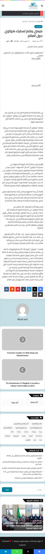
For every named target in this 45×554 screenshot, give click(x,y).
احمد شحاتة (36, 41)
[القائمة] (3, 6)
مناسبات (24, 21)
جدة (40, 440)
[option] (22, 518)
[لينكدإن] (29, 289)
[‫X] (34, 289)
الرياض (24, 435)
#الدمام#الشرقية (37, 423)
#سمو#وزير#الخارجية (36, 427)
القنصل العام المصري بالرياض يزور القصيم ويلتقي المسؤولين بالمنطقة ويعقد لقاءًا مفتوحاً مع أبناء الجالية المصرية (22, 525)
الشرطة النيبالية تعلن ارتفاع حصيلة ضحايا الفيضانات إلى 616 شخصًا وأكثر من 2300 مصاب (22, 473)
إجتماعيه (31, 21)
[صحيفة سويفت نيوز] (33, 5)
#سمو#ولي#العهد (21, 427)
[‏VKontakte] (6, 289)
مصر (35, 440)
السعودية (16, 435)
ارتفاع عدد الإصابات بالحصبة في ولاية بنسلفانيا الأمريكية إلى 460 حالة (22, 463)
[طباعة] (34, 294)
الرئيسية (38, 21)
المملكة (7, 435)
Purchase (39, 435)
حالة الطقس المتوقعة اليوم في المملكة (28, 477)
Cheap (34, 431)
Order (19, 431)
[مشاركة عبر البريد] (40, 294)
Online (26, 431)
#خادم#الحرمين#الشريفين (21, 423)
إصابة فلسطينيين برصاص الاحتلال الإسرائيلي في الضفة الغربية (24, 457)
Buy (40, 431)
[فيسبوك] (40, 289)
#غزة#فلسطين (8, 427)
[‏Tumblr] (23, 289)
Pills (12, 431)
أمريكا (30, 435)
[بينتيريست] (17, 289)
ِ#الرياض (28, 440)
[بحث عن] (42, 6)
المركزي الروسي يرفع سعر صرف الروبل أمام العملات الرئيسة (22, 468)
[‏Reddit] (12, 289)
